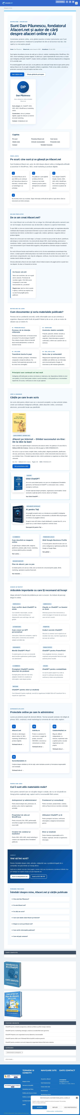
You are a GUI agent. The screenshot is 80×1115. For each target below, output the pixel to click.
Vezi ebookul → (17, 573)
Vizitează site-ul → (18, 744)
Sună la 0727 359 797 (38, 876)
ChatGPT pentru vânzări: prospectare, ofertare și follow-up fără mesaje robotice (28, 1027)
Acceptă (39, 1107)
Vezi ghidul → (46, 552)
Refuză (55, 1107)
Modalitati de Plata (27, 1089)
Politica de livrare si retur (29, 1093)
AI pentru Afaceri (46, 1079)
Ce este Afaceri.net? (19, 905)
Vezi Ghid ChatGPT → (33, 496)
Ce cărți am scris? (19, 911)
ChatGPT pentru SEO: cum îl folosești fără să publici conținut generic (25, 1038)
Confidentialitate (59, 1111)
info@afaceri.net (23, 121)
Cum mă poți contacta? (20, 936)
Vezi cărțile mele (17, 74)
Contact (14, 145)
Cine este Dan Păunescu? (21, 899)
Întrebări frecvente (46, 145)
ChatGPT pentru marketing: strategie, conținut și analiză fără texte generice (27, 1030)
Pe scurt (15, 139)
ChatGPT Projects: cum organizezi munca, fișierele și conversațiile (24, 1034)
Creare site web (45, 1086)
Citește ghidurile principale (35, 74)
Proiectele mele (55, 142)
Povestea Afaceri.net (37, 139)
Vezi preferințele (70, 1107)
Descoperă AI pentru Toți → (34, 527)
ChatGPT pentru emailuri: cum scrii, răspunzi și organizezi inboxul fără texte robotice (30, 1042)
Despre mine (26, 1081)
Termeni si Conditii (27, 1085)
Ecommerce (44, 1090)
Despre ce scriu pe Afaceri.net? (23, 924)
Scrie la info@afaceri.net (20, 876)
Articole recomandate (38, 142)
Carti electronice (45, 1083)
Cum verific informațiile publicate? (24, 930)
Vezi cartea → (16, 554)
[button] (77, 1098)
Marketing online (46, 1094)
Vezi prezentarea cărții (21, 466)
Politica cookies (50, 1111)
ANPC (24, 1104)
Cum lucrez (54, 139)
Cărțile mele (16, 142)
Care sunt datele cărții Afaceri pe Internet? (26, 917)
